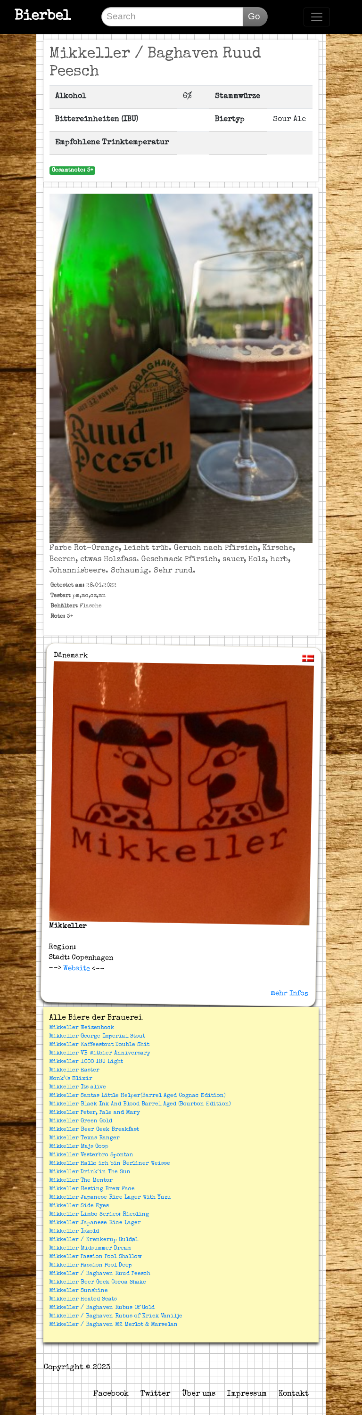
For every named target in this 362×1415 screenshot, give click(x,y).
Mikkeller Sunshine (78, 1291)
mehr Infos (289, 993)
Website (75, 968)
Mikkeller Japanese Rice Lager (95, 1223)
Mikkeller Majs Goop (78, 1147)
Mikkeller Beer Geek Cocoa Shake (97, 1282)
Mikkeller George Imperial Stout (97, 1036)
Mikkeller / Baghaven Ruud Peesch (99, 1274)
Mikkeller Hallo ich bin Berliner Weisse (109, 1164)
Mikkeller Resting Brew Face (92, 1189)
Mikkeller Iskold (74, 1232)
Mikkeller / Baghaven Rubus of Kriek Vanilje (115, 1316)
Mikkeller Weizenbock (81, 1028)
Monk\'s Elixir (70, 1079)
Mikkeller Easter (74, 1070)
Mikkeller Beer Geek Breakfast (94, 1130)
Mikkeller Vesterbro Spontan (91, 1155)
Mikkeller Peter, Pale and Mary (94, 1113)
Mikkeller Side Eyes (79, 1206)
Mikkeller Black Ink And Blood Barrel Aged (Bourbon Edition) (140, 1104)
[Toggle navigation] (317, 17)
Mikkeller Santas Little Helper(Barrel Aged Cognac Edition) (137, 1096)
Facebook (111, 1394)
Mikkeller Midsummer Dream (90, 1248)
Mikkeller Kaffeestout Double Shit (99, 1045)
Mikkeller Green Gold (80, 1121)
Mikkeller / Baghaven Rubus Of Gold (102, 1308)
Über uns (198, 1394)
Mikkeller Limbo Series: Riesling (99, 1215)
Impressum (247, 1394)
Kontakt (294, 1394)
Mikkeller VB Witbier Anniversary (99, 1053)
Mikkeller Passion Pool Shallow (95, 1257)
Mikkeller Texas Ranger (84, 1138)
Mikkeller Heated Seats (83, 1299)
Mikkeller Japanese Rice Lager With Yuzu (110, 1198)
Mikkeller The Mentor (81, 1181)
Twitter (155, 1394)
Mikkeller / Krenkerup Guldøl (93, 1240)
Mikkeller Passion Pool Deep (90, 1265)
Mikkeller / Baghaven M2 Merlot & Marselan (113, 1325)
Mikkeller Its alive (77, 1087)
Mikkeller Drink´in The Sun (90, 1172)
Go (254, 16)
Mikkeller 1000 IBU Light (86, 1062)
